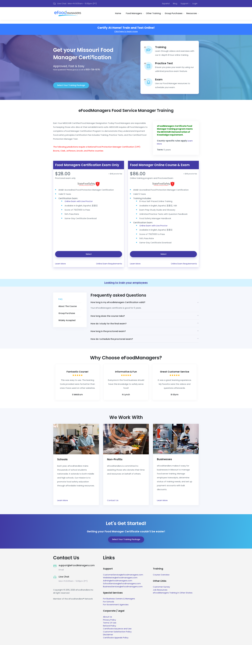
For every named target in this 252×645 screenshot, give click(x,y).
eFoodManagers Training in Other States (172, 592)
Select (89, 254)
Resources (191, 13)
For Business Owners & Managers (119, 598)
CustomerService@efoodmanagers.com (123, 574)
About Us (107, 616)
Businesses (164, 459)
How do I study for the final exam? (109, 323)
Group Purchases (173, 13)
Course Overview (161, 574)
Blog (175, 3)
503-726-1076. (93, 69)
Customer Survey (161, 586)
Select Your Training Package (71, 85)
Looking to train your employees (126, 282)
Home (118, 13)
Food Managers (134, 13)
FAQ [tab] (60, 299)
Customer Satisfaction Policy (117, 631)
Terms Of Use (109, 622)
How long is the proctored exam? (108, 331)
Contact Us (112, 500)
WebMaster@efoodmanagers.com (120, 577)
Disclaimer (108, 634)
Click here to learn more (126, 31)
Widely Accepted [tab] (66, 320)
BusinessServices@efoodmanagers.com (123, 586)
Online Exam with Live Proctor (79, 201)
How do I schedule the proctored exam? (112, 339)
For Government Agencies (115, 604)
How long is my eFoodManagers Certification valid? (118, 302)
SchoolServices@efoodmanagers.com (122, 583)
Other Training (153, 13)
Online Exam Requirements (109, 263)
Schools (62, 459)
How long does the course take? (108, 316)
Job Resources (160, 589)
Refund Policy (109, 625)
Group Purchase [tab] (66, 313)
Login (194, 3)
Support (184, 3)
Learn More (60, 263)
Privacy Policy (109, 619)
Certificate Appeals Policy (115, 637)
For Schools (108, 601)
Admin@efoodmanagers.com (117, 580)
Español (166, 3)
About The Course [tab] (67, 306)
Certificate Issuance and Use (117, 628)
